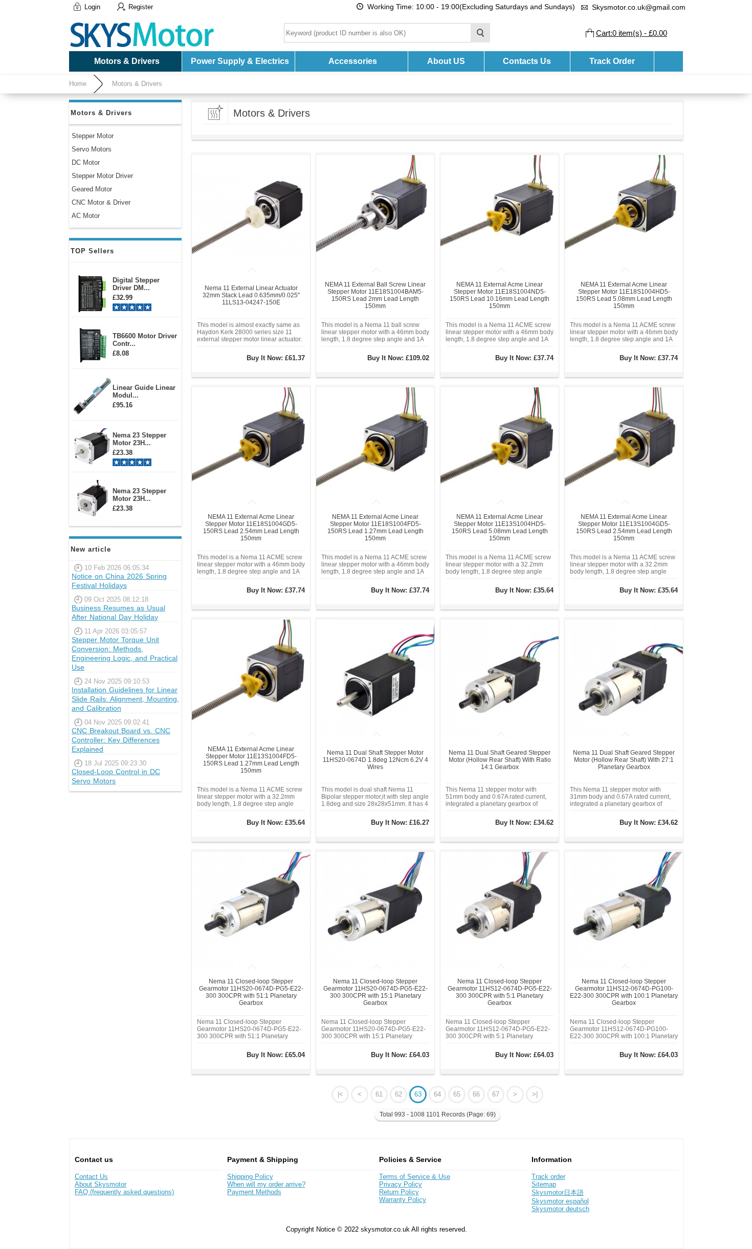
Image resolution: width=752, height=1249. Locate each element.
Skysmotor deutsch (560, 1209)
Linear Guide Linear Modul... (144, 391)
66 (476, 1094)
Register (140, 7)
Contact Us (91, 1176)
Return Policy (399, 1192)
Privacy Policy (400, 1184)
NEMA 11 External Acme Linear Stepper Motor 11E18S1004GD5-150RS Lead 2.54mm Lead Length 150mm (251, 527)
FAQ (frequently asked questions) (124, 1192)
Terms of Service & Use (414, 1176)
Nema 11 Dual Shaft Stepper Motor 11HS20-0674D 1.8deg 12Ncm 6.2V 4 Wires (375, 760)
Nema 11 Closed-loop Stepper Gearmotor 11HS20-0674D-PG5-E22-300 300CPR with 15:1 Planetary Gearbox (375, 992)
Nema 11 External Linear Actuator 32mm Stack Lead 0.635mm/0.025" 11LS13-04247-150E (251, 295)
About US (446, 61)
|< (340, 1094)
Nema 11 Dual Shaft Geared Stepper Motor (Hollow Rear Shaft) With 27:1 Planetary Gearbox (624, 760)
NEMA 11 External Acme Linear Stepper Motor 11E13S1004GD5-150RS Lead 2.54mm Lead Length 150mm (624, 527)
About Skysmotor (100, 1184)
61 (379, 1094)
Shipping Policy (250, 1176)
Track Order (612, 61)
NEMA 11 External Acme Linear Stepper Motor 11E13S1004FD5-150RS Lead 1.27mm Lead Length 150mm (251, 760)
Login (92, 7)
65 (456, 1094)
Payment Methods (254, 1192)
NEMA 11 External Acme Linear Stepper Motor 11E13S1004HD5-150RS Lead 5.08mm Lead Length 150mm (500, 527)
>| (535, 1094)
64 (437, 1094)
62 (398, 1094)
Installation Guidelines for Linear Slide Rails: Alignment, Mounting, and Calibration (125, 699)
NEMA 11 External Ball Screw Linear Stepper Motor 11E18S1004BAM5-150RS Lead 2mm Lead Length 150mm (375, 295)
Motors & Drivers (137, 83)
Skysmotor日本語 (558, 1192)
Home (77, 83)
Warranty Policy (402, 1199)
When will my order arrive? (266, 1184)
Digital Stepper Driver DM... (136, 284)
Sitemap (544, 1184)
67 (495, 1094)
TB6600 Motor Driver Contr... (145, 339)
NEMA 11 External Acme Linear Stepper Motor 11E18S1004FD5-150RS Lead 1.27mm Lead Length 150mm (375, 527)
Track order (548, 1176)
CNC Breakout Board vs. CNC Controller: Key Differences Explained (121, 740)
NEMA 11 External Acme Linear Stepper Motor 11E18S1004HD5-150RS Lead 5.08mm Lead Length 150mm (624, 295)
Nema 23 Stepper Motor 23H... (139, 439)
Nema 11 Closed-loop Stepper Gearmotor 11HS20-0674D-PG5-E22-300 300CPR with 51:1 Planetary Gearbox (251, 992)
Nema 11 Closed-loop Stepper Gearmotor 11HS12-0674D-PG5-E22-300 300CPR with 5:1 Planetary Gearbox (500, 992)
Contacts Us (527, 61)
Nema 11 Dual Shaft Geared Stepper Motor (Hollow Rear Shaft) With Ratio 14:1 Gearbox (500, 760)
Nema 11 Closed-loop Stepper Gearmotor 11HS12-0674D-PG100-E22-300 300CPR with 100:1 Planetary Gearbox (624, 992)
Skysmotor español (560, 1201)
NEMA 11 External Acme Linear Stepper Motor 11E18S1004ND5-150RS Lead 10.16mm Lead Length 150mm (499, 295)
